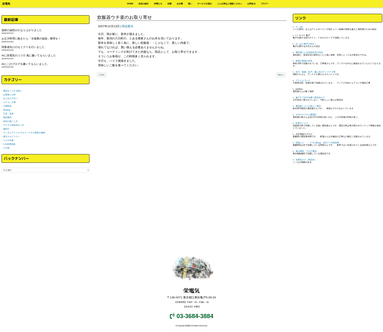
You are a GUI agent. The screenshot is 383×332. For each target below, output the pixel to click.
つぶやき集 (8, 140)
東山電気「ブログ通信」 (307, 151)
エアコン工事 (9, 102)
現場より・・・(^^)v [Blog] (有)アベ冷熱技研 (317, 143)
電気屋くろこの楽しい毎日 (308, 106)
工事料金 (7, 106)
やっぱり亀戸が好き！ (306, 44)
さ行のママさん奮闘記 (306, 114)
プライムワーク (303, 80)
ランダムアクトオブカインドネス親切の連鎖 (24, 133)
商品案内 (127, 26)
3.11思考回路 (9, 144)
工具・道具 (8, 114)
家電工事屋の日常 (304, 61)
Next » (281, 75)
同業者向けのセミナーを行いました (23, 47)
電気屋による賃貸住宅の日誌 (309, 52)
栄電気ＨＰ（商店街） (306, 160)
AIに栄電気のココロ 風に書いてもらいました (28, 55)
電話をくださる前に (12, 91)
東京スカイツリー (11, 136)
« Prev (101, 75)
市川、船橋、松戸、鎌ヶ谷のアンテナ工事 (315, 72)
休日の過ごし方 (10, 121)
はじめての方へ (10, 98)
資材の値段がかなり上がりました (21, 30)
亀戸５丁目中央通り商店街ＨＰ (310, 97)
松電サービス (302, 123)
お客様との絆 (9, 95)
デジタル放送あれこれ (13, 125)
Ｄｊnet (299, 27)
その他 (6, 148)
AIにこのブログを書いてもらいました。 (25, 63)
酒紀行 (6, 129)
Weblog (6, 110)
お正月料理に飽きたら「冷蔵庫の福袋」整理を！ (31, 38)
